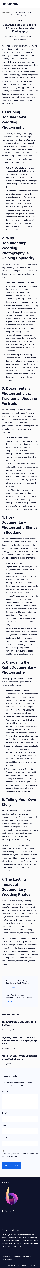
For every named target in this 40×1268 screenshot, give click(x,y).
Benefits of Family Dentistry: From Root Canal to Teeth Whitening (19, 982)
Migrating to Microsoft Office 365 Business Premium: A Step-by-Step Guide (19, 1040)
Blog (20, 21)
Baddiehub (10, 4)
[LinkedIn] (10, 1211)
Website (5, 1138)
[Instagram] (6, 1211)
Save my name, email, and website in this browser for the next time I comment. (20, 1155)
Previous (12, 987)
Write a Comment (20, 40)
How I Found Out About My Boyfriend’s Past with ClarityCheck (19, 996)
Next (7, 1001)
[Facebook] (3, 1211)
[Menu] (37, 4)
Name (4, 1113)
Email (4, 1125)
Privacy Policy (33, 1265)
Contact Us (22, 1265)
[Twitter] (14, 1211)
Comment (6, 1091)
